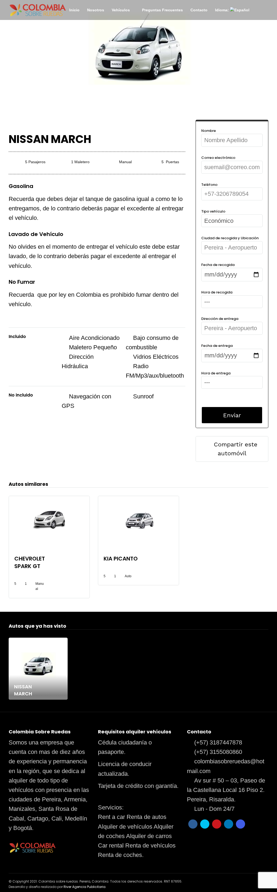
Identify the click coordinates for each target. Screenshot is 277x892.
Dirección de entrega (219, 318)
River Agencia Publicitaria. (85, 886)
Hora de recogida (216, 292)
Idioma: (222, 10)
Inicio (74, 10)
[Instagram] (240, 824)
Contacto (198, 10)
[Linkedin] (228, 824)
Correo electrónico (218, 157)
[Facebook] (192, 824)
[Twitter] (204, 824)
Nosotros (95, 10)
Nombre (208, 130)
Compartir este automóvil (235, 449)
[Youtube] (216, 824)
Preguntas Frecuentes (162, 10)
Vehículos (121, 10)
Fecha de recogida (218, 264)
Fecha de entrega (217, 345)
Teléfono (209, 184)
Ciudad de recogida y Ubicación (230, 238)
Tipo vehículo (213, 211)
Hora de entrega (215, 373)
